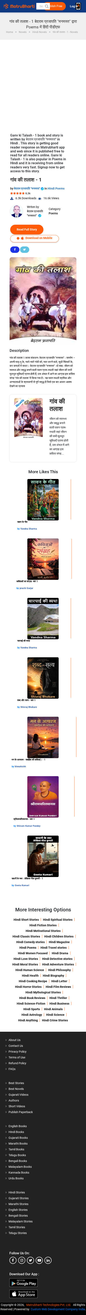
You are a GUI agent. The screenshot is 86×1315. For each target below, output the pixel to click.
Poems (53, 213)
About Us (14, 1040)
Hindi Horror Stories (28, 986)
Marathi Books (18, 1143)
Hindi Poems (56, 188)
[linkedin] (48, 1260)
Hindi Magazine (59, 942)
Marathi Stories (18, 1204)
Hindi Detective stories (57, 958)
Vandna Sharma (28, 528)
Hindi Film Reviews (58, 986)
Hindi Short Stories (26, 919)
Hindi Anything (28, 1020)
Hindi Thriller (58, 998)
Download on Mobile (38, 238)
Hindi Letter (59, 981)
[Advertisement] (43, 84)
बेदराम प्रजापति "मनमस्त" (27, 188)
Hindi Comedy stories (30, 942)
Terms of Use (17, 1057)
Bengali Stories (18, 1215)
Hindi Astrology (32, 1014)
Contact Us (16, 1045)
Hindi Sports (31, 1009)
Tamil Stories (17, 1227)
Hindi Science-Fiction (31, 1003)
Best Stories (16, 1083)
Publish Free (54, 6)
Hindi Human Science (29, 970)
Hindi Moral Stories (25, 964)
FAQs (12, 1069)
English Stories (18, 1209)
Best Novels (16, 1089)
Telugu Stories (18, 1233)
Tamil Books (16, 1149)
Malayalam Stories (21, 1221)
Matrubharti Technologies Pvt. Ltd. (49, 1305)
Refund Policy (17, 1063)
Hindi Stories (17, 1192)
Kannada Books (19, 1172)
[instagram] (21, 1260)
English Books (18, 1126)
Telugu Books (17, 1155)
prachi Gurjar (26, 588)
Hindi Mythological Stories (43, 992)
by (18, 528)
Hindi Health (30, 975)
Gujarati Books (18, 1137)
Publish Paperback (21, 1112)
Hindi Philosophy (59, 970)
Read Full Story (27, 229)
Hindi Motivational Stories (43, 931)
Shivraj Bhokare (28, 707)
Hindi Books (16, 1132)
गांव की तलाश (57, 405)
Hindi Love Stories (26, 958)
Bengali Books (18, 1161)
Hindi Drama (60, 953)
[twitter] (30, 1260)
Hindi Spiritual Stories (57, 919)
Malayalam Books (20, 1166)
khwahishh (20, 766)
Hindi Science (55, 1014)
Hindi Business (59, 1003)
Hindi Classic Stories (26, 936)
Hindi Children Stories (58, 936)
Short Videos (17, 1106)
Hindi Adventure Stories (58, 964)
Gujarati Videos (18, 1094)
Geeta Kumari (22, 885)
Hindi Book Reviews (32, 998)
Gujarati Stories (19, 1198)
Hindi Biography (53, 975)
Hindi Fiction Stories (43, 925)
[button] (46, 6)
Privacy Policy (18, 1051)
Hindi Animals (53, 1009)
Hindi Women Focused (33, 953)
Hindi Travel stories (53, 947)
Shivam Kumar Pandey (28, 826)
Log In (74, 6)
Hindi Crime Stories (55, 1020)
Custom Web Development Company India (58, 1309)
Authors (14, 1100)
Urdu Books (16, 1178)
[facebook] (12, 1260)
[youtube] (39, 1260)
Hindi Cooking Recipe (33, 981)
